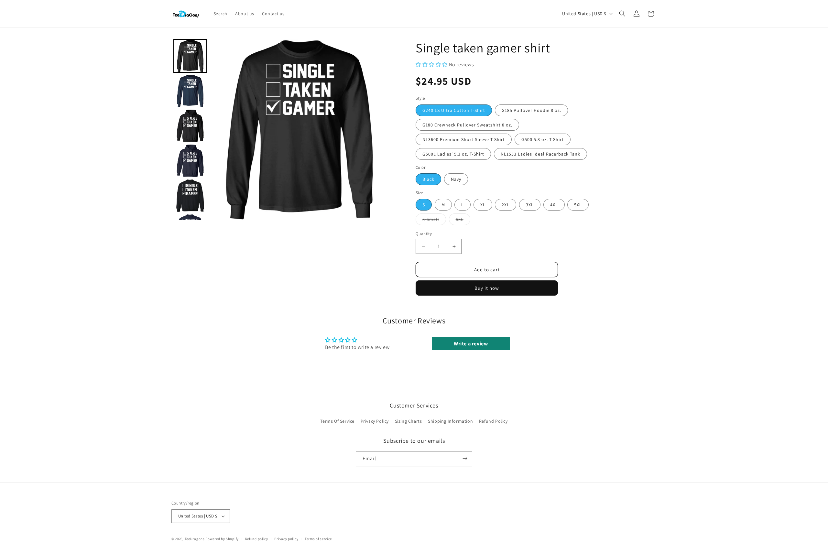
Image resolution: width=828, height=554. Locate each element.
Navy (456, 179)
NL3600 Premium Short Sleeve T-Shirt (463, 139)
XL (482, 205)
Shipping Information (450, 421)
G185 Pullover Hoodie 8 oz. (531, 110)
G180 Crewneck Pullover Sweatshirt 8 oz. (467, 125)
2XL (505, 205)
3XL (530, 205)
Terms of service (318, 539)
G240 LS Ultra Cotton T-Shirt (453, 110)
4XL (554, 205)
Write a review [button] (471, 343)
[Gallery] (280, 129)
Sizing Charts (408, 421)
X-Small (434, 220)
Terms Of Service (337, 421)
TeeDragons (195, 539)
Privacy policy (286, 539)
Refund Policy (493, 421)
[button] (622, 13)
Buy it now (486, 288)
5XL (578, 205)
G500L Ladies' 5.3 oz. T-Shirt (453, 154)
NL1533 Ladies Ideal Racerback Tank (540, 154)
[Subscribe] (465, 458)
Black (428, 179)
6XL (463, 220)
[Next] (380, 130)
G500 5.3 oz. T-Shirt (542, 139)
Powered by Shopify (222, 539)
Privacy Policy (375, 421)
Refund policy (256, 539)
